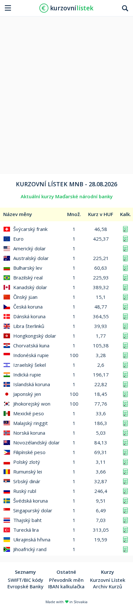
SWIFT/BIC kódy (25, 580)
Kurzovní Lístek (107, 580)
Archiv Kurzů (107, 586)
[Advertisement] (66, 92)
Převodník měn (66, 580)
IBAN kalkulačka (66, 586)
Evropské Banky (25, 586)
